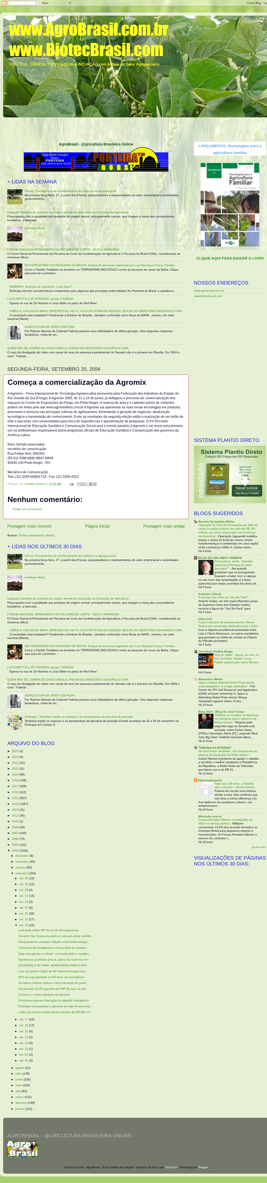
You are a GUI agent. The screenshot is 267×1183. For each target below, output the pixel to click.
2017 (15, 786)
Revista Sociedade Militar (216, 521)
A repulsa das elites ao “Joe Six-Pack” (223, 597)
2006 (15, 839)
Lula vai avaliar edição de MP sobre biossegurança (52, 971)
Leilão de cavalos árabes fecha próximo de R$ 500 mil (54, 1012)
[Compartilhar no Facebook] (91, 484)
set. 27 (24, 895)
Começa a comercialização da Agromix (44, 994)
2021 (15, 762)
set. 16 (24, 1025)
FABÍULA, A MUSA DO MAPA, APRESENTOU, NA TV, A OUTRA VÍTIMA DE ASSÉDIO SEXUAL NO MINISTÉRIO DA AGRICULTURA (96, 311)
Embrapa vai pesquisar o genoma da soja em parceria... (55, 1006)
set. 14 (24, 1037)
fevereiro (21, 1102)
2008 (15, 827)
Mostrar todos (259, 847)
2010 (15, 821)
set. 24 (24, 901)
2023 (15, 751)
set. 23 (24, 907)
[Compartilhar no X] (87, 484)
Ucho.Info (205, 619)
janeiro (20, 1108)
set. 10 (24, 1048)
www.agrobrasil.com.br (209, 290)
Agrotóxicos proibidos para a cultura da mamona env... (54, 959)
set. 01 (24, 1060)
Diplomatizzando (210, 780)
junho (19, 1079)
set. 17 (24, 1019)
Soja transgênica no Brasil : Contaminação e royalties (53, 953)
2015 (15, 798)
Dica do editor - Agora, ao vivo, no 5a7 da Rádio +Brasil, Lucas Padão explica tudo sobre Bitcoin (236, 658)
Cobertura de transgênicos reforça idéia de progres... (53, 947)
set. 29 (24, 884)
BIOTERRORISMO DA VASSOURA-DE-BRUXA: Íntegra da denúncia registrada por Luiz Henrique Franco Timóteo (100, 265)
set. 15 (24, 1031)
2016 (15, 792)
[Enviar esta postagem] (71, 483)
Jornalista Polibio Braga (215, 651)
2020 (15, 768)
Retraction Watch (210, 679)
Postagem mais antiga (164, 526)
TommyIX (171, 1167)
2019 (15, 774)
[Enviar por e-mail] (79, 484)
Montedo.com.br (210, 816)
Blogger (203, 1167)
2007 (15, 833)
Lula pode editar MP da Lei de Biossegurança (48, 930)
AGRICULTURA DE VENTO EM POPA (49, 327)
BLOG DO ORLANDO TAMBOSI (220, 558)
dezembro (22, 855)
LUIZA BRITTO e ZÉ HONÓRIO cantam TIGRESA (40, 298)
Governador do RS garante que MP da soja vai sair (52, 988)
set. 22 (24, 913)
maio (19, 1085)
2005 (15, 844)
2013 (15, 809)
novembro (22, 861)
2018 (15, 780)
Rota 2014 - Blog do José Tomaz (221, 711)
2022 (15, 757)
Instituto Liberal (209, 594)
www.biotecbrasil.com (208, 296)
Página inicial (97, 526)
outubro (20, 867)
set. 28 (24, 890)
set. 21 (24, 919)
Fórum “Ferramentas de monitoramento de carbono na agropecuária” (71, 191)
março (20, 1097)
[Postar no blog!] (83, 484)
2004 (15, 850)
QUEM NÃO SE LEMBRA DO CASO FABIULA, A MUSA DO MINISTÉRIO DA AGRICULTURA (67, 348)
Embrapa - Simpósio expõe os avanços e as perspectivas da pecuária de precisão (79, 716)
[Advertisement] (136, 128)
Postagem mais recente (29, 526)
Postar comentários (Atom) (36, 535)
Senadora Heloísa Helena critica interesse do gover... (53, 983)
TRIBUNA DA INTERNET (215, 747)
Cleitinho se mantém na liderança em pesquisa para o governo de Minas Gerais (236, 719)
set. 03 (24, 1054)
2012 (15, 815)
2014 (15, 803)
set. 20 (24, 925)
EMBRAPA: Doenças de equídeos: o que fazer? (41, 286)
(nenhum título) (35, 228)
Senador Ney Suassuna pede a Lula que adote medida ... (56, 936)
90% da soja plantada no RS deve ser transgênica (51, 977)
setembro (22, 873)
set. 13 (24, 1043)
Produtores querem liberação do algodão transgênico (53, 1000)
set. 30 (24, 878)
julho (19, 1073)
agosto (20, 1067)
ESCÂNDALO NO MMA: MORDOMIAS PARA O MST (52, 965)
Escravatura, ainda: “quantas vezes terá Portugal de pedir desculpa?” (233, 565)
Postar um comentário (27, 509)
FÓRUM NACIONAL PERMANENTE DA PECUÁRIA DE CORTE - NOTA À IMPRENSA (63, 249)
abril (18, 1091)
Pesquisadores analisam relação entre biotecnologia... (54, 941)
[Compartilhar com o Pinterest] (95, 484)
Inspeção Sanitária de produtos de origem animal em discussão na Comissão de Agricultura (67, 212)
